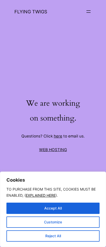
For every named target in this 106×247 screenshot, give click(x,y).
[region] (53, 209)
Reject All (53, 236)
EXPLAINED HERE (41, 195)
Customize (53, 222)
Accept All (53, 208)
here (58, 136)
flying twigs (30, 11)
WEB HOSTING (53, 149)
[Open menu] (88, 11)
